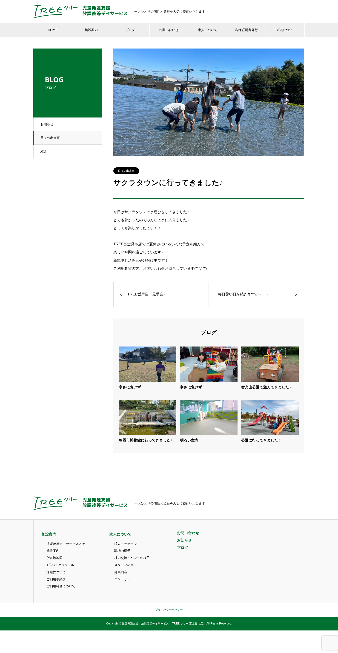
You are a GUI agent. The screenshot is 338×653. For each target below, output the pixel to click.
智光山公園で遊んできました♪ (266, 387)
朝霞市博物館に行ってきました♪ (145, 440)
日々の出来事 (50, 138)
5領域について (285, 30)
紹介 (43, 151)
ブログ (130, 30)
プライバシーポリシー (169, 609)
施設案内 (91, 30)
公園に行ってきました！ (261, 440)
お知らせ (46, 124)
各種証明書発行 (246, 30)
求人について (207, 30)
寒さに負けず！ (193, 387)
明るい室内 (189, 440)
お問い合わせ (168, 30)
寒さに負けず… (132, 387)
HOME (52, 30)
